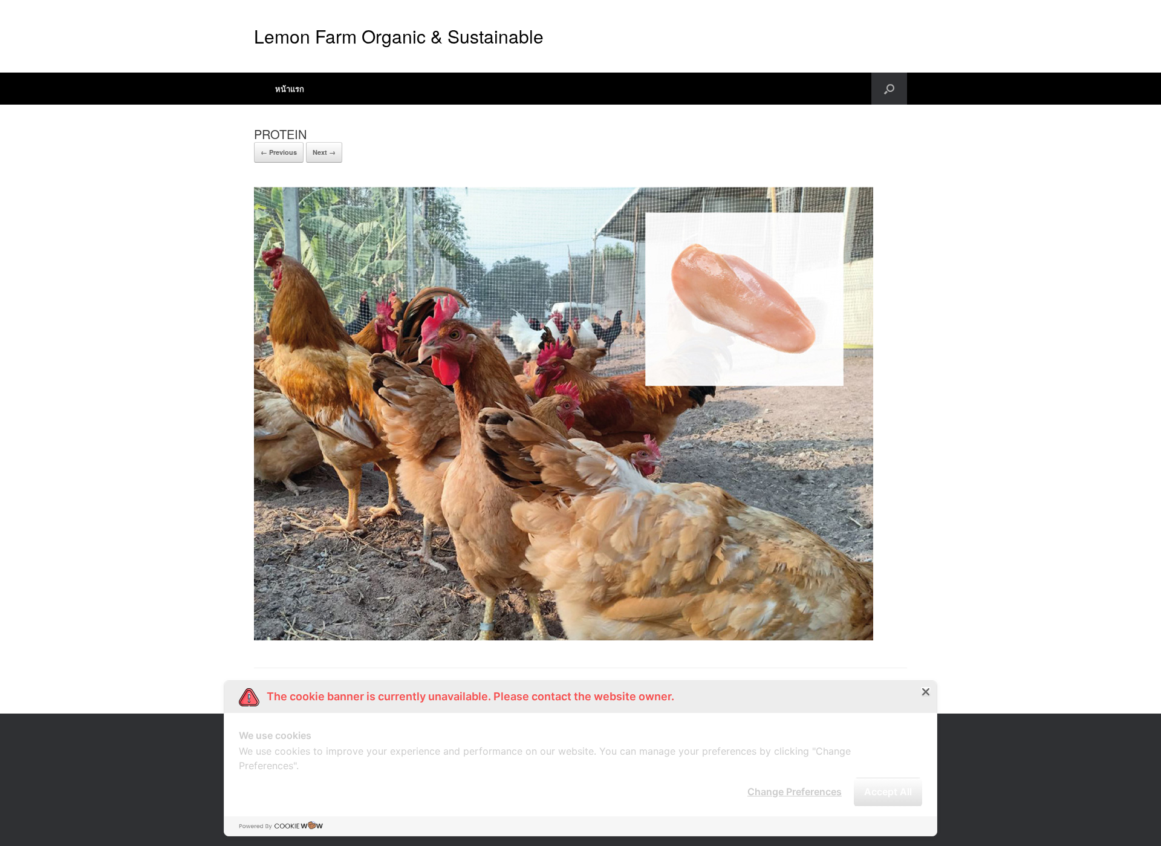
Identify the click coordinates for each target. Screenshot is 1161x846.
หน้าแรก (289, 88)
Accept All (888, 792)
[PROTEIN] (563, 637)
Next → (324, 152)
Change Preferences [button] (794, 792)
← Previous (279, 152)
